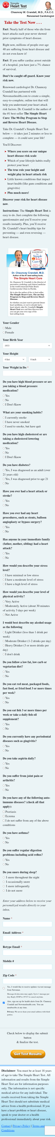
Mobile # (8, 961)
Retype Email (11, 947)
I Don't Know (13, 404)
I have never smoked (17, 422)
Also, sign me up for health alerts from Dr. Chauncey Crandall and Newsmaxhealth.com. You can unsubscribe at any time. (29, 1004)
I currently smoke (16, 417)
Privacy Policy (21, 1126)
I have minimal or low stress (22, 575)
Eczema (10, 816)
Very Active (12, 601)
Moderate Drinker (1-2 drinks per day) (28, 641)
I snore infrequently (17, 886)
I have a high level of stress (21, 584)
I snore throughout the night (22, 877)
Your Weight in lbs (14, 367)
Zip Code (8, 975)
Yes (7, 396)
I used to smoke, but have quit (23, 426)
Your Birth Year (13, 340)
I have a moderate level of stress (24, 579)
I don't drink (12, 654)
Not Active (11, 615)
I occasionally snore (17, 882)
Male (8, 328)
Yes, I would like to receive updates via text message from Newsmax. (29, 988)
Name (6, 918)
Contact (6, 1126)
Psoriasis (10, 812)
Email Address (12, 932)
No (7, 400)
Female (9, 332)
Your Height (10, 353)
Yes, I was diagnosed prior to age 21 (26, 479)
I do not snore (13, 890)
